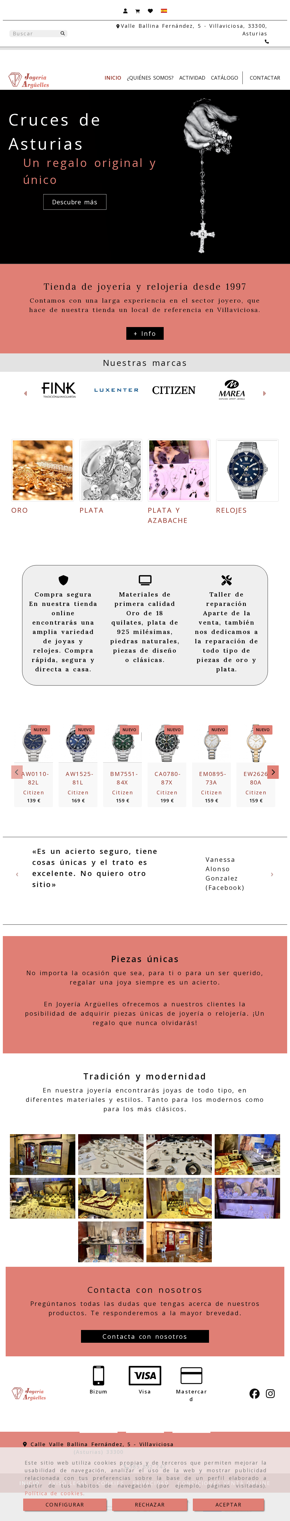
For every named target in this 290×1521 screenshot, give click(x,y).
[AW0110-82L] (32, 743)
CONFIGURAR (65, 1504)
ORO (19, 510)
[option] (145, 875)
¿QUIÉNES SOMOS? (150, 77)
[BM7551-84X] (121, 743)
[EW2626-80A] (255, 743)
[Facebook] (255, 1395)
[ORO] (42, 470)
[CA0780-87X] (166, 743)
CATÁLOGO (224, 77)
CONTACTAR (265, 77)
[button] (125, 10)
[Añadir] (46, 743)
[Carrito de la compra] (137, 10)
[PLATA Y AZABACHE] (179, 470)
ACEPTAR (229, 1504)
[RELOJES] (247, 470)
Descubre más (74, 202)
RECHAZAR (150, 1504)
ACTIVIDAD (192, 77)
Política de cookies (54, 1493)
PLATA (92, 510)
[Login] (150, 10)
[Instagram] (270, 1395)
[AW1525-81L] (77, 743)
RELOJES (231, 510)
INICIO (113, 77)
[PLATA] (111, 470)
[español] (164, 10)
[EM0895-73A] (210, 743)
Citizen (33, 792)
